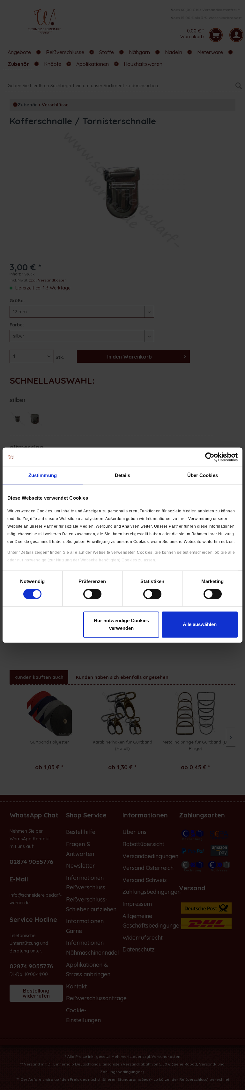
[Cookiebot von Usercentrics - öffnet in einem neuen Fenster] (210, 457)
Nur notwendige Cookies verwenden (121, 624)
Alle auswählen (200, 624)
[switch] (92, 594)
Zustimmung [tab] (42, 475)
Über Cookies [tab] (202, 475)
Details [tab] (122, 475)
